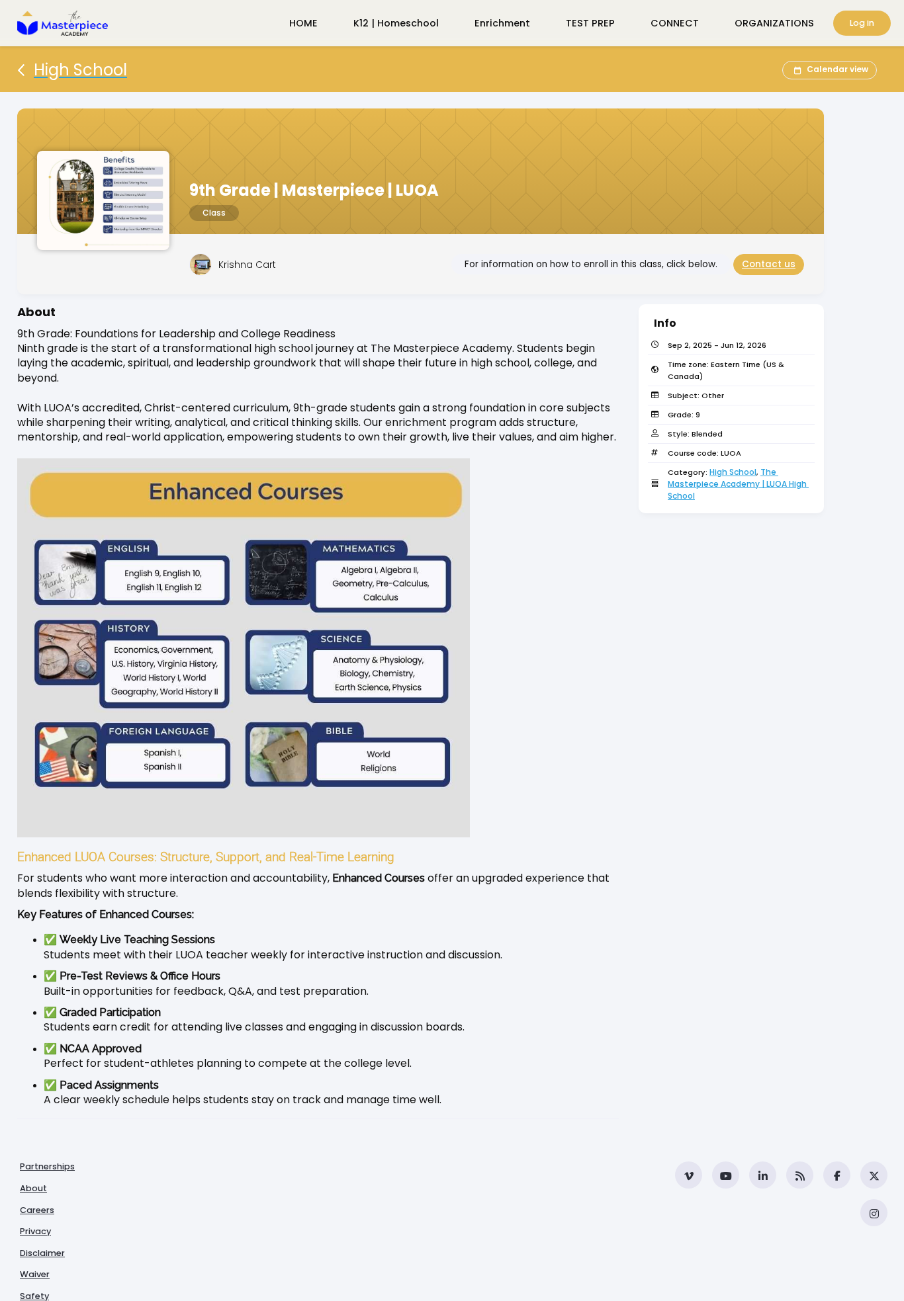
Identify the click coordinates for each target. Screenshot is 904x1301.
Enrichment (502, 23)
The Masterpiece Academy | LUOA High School (738, 483)
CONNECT (675, 23)
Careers (37, 1210)
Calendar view (837, 69)
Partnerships (47, 1166)
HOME (303, 23)
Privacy (35, 1231)
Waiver (35, 1274)
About (33, 1188)
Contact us (768, 264)
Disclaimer (42, 1253)
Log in (862, 22)
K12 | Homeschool (396, 23)
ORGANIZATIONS (774, 23)
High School (732, 472)
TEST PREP (590, 23)
